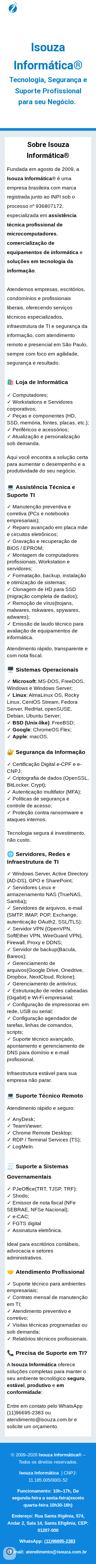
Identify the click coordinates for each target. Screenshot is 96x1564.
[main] (48, 72)
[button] (9, 1553)
